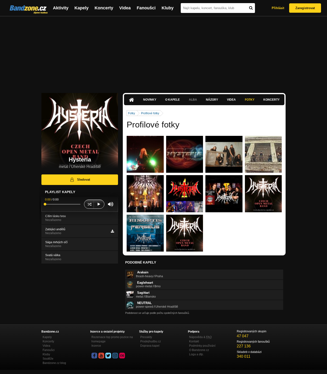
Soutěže (48, 358)
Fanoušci (146, 8)
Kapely (81, 8)
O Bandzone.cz (199, 350)
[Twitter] (108, 355)
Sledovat (83, 179)
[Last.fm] (122, 355)
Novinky (149, 99)
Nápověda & (200, 337)
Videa (125, 8)
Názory (212, 99)
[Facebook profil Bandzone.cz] (94, 355)
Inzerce (96, 345)
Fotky (249, 99)
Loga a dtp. (196, 354)
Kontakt (194, 341)
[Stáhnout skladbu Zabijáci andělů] (112, 231)
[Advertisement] (163, 52)
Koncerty (104, 8)
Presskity (146, 337)
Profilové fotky (150, 113)
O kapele (172, 99)
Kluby (168, 8)
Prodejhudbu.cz (150, 341)
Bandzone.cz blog (54, 363)
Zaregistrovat (305, 8)
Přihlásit (278, 8)
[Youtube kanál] (101, 355)
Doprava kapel (149, 345)
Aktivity (60, 8)
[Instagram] (115, 355)
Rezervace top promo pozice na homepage (112, 339)
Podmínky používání (202, 345)
